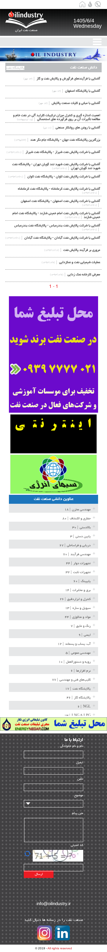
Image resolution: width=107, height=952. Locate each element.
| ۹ (84, 635)
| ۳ (80, 536)
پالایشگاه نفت (15, 68)
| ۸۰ (76, 518)
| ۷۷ (71, 680)
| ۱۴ (78, 590)
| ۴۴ (78, 563)
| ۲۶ (75, 599)
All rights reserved (60, 948)
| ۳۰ (81, 527)
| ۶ (81, 671)
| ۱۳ (78, 608)
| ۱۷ (78, 689)
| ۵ (78, 653)
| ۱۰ (75, 662)
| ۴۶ (79, 698)
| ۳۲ (78, 572)
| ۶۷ (75, 545)
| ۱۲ (74, 644)
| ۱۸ (77, 510)
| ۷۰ (77, 554)
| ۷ (81, 626)
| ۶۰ (82, 581)
